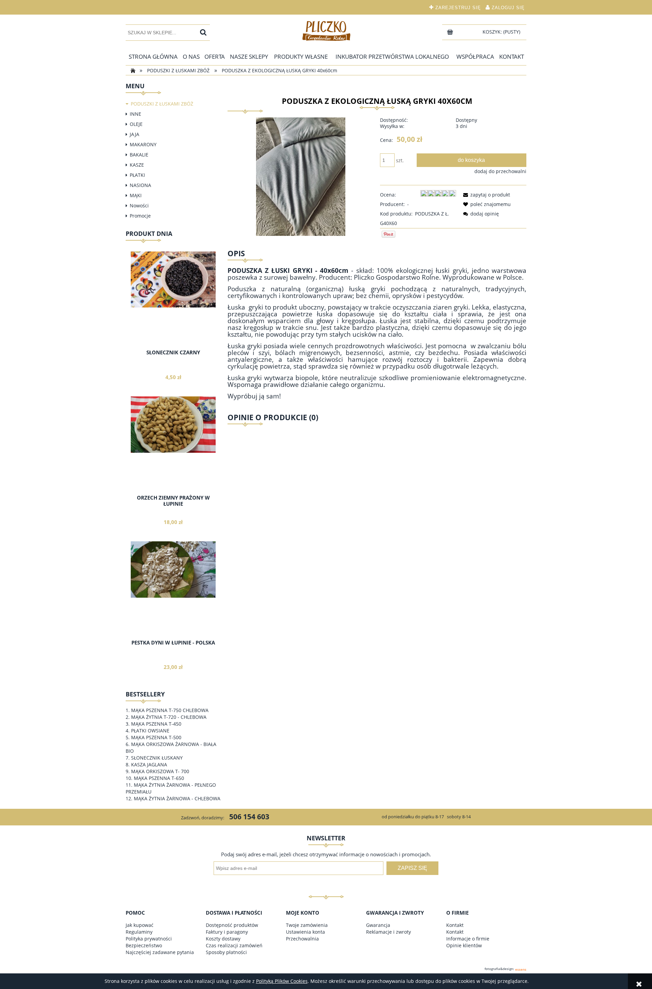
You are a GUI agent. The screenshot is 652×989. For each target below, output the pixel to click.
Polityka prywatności (149, 938)
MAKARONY (143, 144)
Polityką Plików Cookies (282, 981)
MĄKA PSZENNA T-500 (156, 737)
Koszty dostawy (223, 938)
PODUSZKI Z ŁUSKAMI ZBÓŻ (162, 103)
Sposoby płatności (226, 952)
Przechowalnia (302, 938)
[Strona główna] (326, 30)
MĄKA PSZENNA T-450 (156, 724)
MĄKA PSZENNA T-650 (159, 778)
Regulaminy (139, 932)
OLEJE (136, 124)
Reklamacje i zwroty (388, 932)
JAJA (134, 134)
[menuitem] (153, 56)
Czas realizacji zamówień (234, 945)
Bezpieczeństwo (144, 945)
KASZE (137, 165)
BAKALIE (139, 154)
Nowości (139, 205)
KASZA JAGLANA (149, 764)
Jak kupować (139, 925)
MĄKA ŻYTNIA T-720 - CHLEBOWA (168, 717)
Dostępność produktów (232, 925)
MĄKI (136, 195)
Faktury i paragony (227, 932)
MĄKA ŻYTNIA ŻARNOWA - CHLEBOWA (177, 798)
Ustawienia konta (305, 932)
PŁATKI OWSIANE (150, 730)
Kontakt (455, 925)
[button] (485, 194)
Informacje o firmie (467, 938)
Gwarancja (378, 925)
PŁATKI (137, 175)
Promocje (140, 215)
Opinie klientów (464, 945)
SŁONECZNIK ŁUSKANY (157, 757)
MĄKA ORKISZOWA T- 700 (160, 771)
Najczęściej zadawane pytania (160, 952)
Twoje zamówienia (307, 925)
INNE (135, 114)
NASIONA (140, 185)
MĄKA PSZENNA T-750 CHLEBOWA (170, 710)
